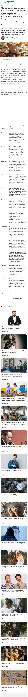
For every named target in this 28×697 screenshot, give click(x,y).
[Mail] (5, 2)
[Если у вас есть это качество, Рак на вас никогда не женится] (14, 609)
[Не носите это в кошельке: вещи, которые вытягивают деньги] (14, 322)
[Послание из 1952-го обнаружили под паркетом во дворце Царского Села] (14, 681)
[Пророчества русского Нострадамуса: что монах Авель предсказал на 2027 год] (14, 537)
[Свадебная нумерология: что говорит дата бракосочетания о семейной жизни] (14, 561)
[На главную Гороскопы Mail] (10, 2)
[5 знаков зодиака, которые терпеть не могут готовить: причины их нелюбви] (14, 513)
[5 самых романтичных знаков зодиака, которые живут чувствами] (14, 633)
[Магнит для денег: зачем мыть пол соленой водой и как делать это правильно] (14, 369)
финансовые (22, 71)
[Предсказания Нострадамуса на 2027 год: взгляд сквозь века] (14, 345)
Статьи (11, 5)
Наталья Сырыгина (11, 37)
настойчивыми (5, 79)
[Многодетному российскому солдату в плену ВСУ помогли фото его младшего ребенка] (14, 417)
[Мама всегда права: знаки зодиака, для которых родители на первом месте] (14, 657)
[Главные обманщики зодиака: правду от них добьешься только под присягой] (14, 585)
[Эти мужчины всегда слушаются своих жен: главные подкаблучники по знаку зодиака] (14, 393)
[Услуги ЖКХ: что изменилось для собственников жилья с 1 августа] (14, 489)
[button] (14, 50)
